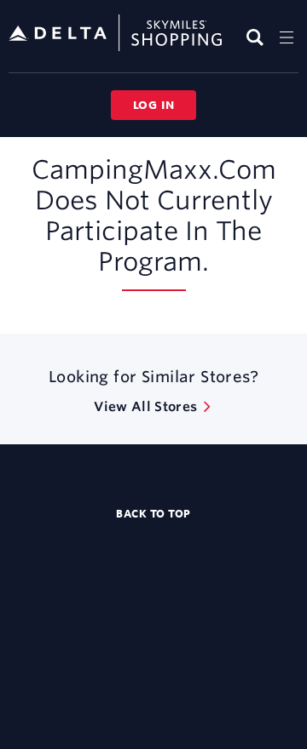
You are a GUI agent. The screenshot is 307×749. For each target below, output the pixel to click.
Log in (154, 104)
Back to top (153, 513)
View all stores (145, 406)
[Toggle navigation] (286, 37)
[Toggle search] (257, 37)
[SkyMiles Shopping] (115, 33)
